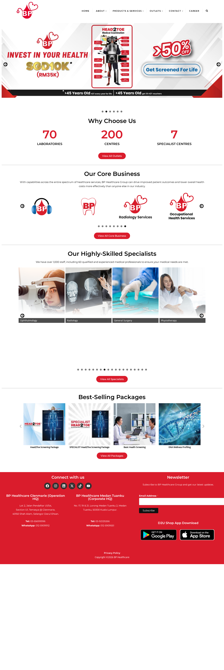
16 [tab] (135, 370)
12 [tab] (120, 370)
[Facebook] (47, 486)
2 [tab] (106, 111)
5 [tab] (118, 111)
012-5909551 (107, 525)
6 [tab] (121, 111)
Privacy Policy (112, 552)
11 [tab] (116, 370)
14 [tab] (127, 370)
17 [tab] (138, 370)
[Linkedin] (64, 486)
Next (218, 64)
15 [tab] (131, 370)
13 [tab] (123, 370)
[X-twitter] (72, 486)
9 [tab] (108, 370)
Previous (5, 64)
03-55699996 (37, 521)
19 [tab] (146, 370)
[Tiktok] (80, 486)
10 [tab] (112, 370)
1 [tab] (102, 111)
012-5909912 (43, 525)
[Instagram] (55, 486)
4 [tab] (114, 111)
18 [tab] (142, 370)
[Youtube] (88, 486)
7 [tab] (121, 226)
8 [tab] (125, 226)
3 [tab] (110, 111)
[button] (21, 426)
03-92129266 (102, 521)
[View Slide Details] (112, 60)
